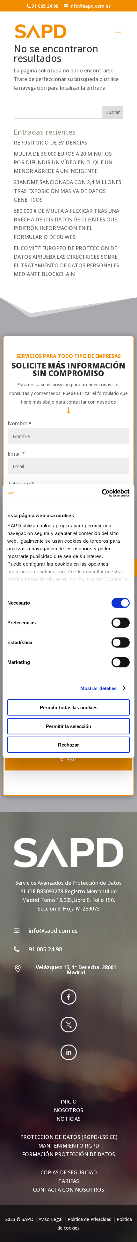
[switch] (121, 623)
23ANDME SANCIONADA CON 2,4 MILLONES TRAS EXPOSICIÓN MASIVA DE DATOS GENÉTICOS (67, 191)
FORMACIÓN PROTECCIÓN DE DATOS (68, 1154)
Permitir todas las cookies (68, 707)
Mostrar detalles (98, 688)
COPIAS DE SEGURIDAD (68, 1172)
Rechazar (68, 744)
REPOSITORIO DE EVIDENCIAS (50, 142)
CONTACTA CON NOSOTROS (68, 1189)
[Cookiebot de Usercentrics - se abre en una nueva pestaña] (102, 493)
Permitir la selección (68, 726)
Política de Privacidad (90, 1219)
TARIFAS (68, 1181)
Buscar (112, 112)
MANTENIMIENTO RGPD (68, 1145)
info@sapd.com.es (90, 6)
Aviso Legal (50, 1219)
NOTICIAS (68, 1118)
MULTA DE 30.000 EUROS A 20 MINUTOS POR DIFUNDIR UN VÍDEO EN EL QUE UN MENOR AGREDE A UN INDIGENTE (63, 162)
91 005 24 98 (45, 6)
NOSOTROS (68, 1110)
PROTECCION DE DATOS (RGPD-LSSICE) (68, 1137)
